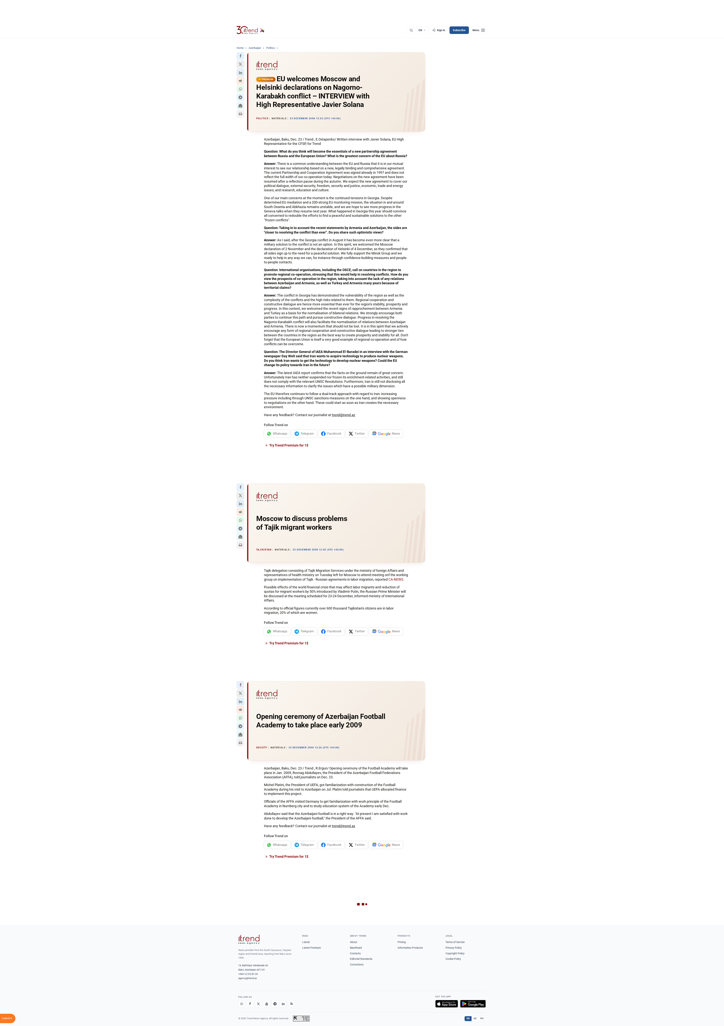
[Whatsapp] (241, 1003)
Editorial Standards (361, 958)
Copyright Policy (455, 953)
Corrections (357, 964)
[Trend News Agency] (248, 939)
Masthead (356, 947)
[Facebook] (250, 1003)
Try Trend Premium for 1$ (288, 445)
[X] (258, 1003)
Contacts (355, 953)
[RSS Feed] (291, 1003)
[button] (240, 56)
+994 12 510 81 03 (248, 974)
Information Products (410, 947)
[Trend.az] (251, 30)
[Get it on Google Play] (473, 1004)
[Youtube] (266, 1003)
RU (482, 1018)
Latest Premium (311, 947)
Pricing (402, 942)
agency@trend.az (247, 978)
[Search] (411, 30)
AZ (475, 1018)
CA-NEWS (395, 579)
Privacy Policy (454, 947)
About (353, 942)
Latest (306, 942)
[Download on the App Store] (446, 1004)
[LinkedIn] (283, 1003)
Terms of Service (455, 942)
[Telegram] (275, 1003)
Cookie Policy (453, 958)
